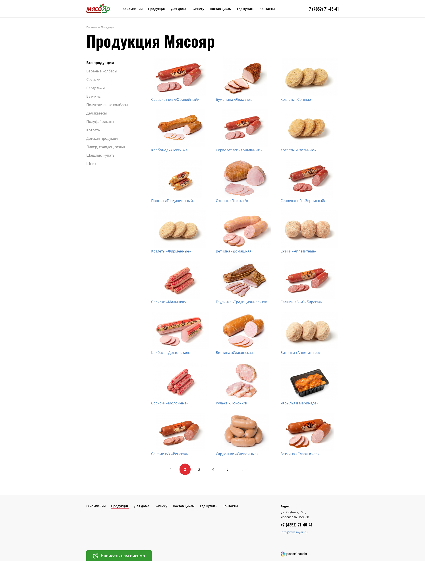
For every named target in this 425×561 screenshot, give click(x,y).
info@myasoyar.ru (294, 532)
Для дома (178, 9)
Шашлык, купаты (100, 155)
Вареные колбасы (101, 71)
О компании (133, 9)
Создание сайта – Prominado (294, 554)
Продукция (157, 9)
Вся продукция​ (100, 62)
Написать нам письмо (123, 555)
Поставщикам (221, 9)
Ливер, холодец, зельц (105, 146)
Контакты (267, 9)
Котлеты (93, 130)
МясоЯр (98, 8)
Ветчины (93, 96)
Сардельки (95, 87)
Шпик (91, 163)
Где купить (245, 9)
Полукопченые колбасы (107, 104)
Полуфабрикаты (100, 121)
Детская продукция (102, 138)
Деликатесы (96, 113)
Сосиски (93, 79)
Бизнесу (198, 9)
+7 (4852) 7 (316, 9)
